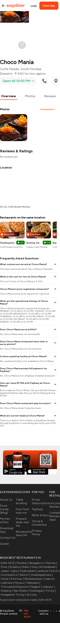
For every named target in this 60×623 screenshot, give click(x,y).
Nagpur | (36, 586)
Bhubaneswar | (34, 579)
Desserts (6, 73)
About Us (6, 499)
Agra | (15, 571)
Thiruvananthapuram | (15, 586)
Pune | (5, 567)
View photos (47, 109)
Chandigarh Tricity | (42, 590)
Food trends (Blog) (4, 509)
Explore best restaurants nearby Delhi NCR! (26, 599)
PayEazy (37, 509)
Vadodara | (33, 582)
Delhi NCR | (8, 563)
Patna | (5, 579)
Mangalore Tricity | (13, 594)
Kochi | (55, 571)
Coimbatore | (10, 575)
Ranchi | (25, 575)
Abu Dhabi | (21, 590)
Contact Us (8, 537)
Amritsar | (17, 579)
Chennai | (51, 563)
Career (4, 543)
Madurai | (7, 590)
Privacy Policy (37, 532)
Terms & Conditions (39, 522)
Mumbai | (22, 563)
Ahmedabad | (48, 567)
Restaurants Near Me (24, 533)
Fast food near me (22, 510)
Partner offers (5, 520)
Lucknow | (43, 571)
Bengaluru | (36, 563)
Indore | (50, 579)
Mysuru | (20, 582)
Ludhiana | (7, 582)
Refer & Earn (40, 515)
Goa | (35, 567)
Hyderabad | (28, 571)
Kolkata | (15, 567)
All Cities (31, 594)
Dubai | (26, 567)
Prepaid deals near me (22, 522)
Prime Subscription (40, 501)
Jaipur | (6, 571)
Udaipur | (49, 586)
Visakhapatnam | (42, 575)
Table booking (21, 501)
